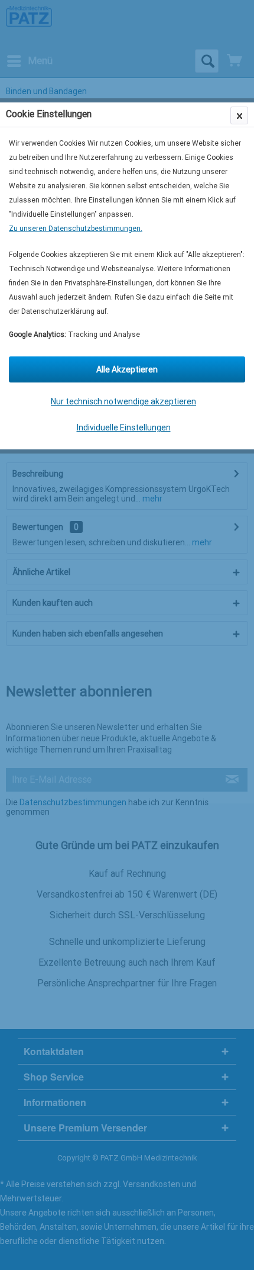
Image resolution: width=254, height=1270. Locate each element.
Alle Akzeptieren (127, 369)
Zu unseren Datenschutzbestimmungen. (75, 228)
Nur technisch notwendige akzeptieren (123, 401)
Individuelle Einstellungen (124, 427)
